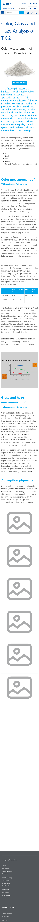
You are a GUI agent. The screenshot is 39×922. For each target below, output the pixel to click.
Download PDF (19, 83)
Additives (22, 3)
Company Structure (7, 871)
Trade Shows (6, 880)
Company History (7, 877)
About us (4, 866)
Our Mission (5, 868)
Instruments (32, 3)
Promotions (5, 892)
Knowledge (5, 916)
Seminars (5, 920)
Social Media (6, 886)
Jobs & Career (6, 883)
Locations (5, 874)
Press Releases (6, 895)
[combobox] (11, 12)
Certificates (5, 889)
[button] (32, 13)
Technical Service (7, 913)
